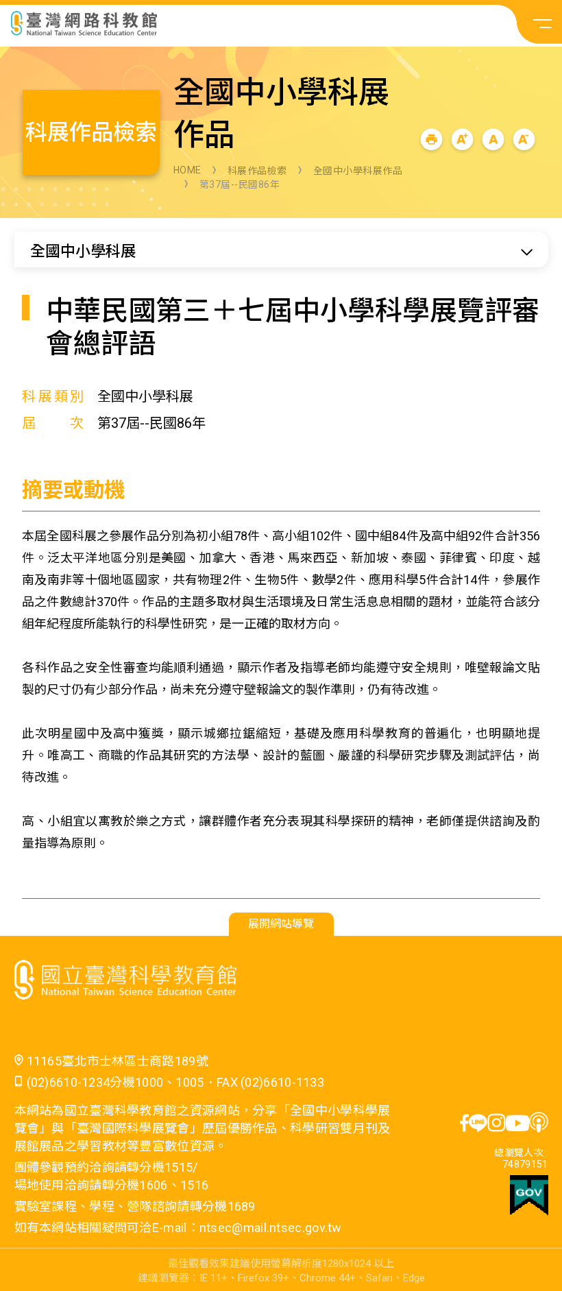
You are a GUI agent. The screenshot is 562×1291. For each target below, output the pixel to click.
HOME (187, 170)
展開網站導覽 (281, 923)
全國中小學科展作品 (358, 170)
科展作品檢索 (257, 170)
